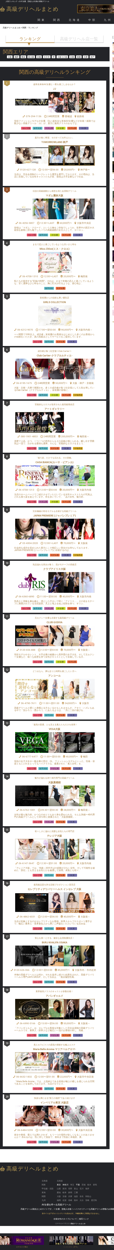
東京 (59, 1185)
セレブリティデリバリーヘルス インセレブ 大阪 (54, 889)
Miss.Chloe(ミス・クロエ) (55, 248)
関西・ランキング (30, 28)
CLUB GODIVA (54, 622)
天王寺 (47, 57)
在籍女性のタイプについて (65, 1219)
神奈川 (65, 1185)
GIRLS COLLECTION (54, 302)
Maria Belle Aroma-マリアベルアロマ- (54, 1049)
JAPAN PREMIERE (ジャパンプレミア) (54, 515)
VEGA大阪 (54, 729)
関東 (42, 19)
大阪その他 (62, 57)
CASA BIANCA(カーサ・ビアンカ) (54, 462)
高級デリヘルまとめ (32, 9)
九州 (108, 19)
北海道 (75, 19)
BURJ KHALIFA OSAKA (54, 942)
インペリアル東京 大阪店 (54, 1102)
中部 (92, 19)
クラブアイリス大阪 (54, 568)
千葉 (78, 1185)
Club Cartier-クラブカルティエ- (54, 355)
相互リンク (84, 1219)
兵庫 (86, 57)
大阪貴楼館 (54, 782)
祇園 (79, 57)
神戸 (92, 57)
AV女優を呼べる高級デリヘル (56, 1204)
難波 (23, 57)
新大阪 (31, 57)
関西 (57, 19)
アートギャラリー (54, 408)
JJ (54, 88)
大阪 (10, 57)
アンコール (54, 675)
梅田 (16, 57)
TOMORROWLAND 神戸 (54, 142)
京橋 (39, 57)
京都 (72, 57)
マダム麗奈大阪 (54, 195)
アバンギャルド (54, 995)
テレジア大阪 (54, 835)
